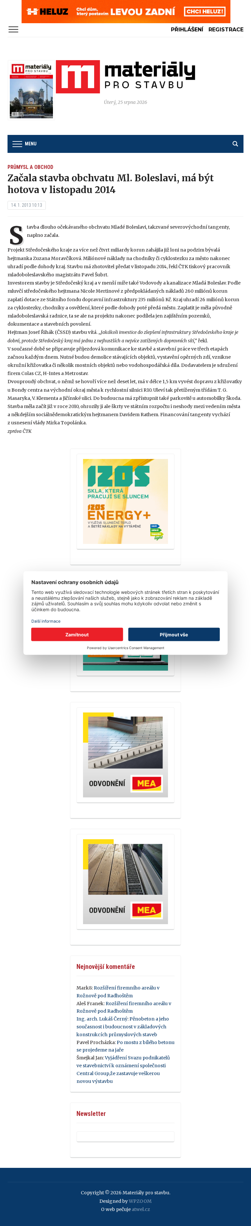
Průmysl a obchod (30, 167)
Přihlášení (187, 29)
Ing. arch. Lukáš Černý (101, 1019)
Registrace (226, 29)
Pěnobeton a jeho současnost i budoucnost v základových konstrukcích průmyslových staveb (122, 1027)
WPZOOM (140, 1201)
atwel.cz (141, 1209)
